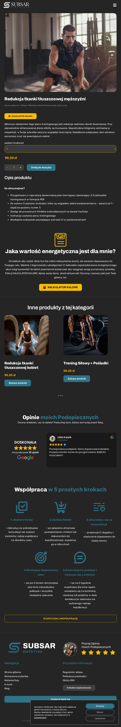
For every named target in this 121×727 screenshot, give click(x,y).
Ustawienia (100, 718)
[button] (58, 395)
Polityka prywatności (74, 676)
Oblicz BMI (69, 680)
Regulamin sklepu (73, 672)
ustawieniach (40, 717)
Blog (7, 688)
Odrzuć (100, 712)
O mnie (8, 684)
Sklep (23, 105)
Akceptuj (100, 706)
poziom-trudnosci (14, 142)
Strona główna (11, 105)
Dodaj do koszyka (41, 167)
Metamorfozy (11, 680)
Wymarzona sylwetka (16, 676)
